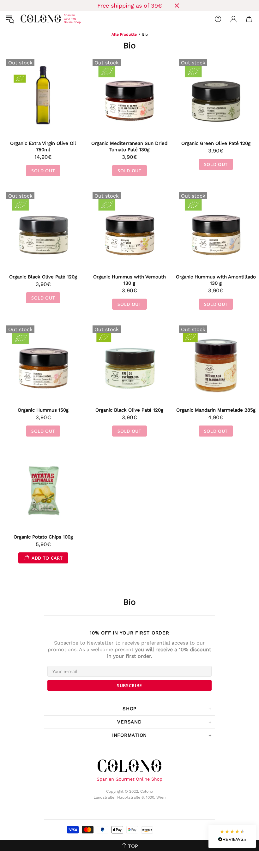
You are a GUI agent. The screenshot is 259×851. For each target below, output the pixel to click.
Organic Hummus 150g (43, 410)
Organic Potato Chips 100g (43, 537)
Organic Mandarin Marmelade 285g (216, 410)
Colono (25, 19)
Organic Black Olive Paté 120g (43, 277)
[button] (232, 836)
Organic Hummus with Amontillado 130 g (216, 280)
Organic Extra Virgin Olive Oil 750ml (43, 146)
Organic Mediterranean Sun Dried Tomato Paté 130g (129, 146)
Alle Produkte (124, 34)
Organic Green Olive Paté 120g (215, 143)
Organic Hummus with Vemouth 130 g (129, 280)
